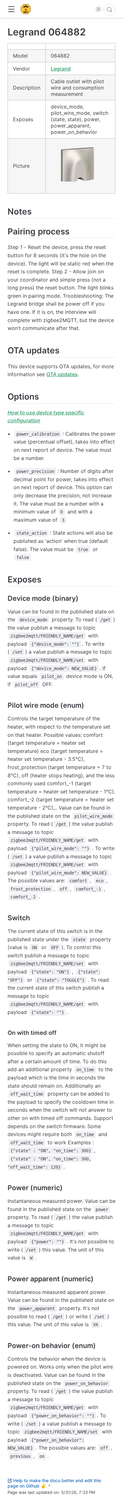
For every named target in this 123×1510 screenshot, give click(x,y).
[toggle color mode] (98, 9)
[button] (11, 9)
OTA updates (62, 374)
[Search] (109, 9)
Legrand (61, 68)
